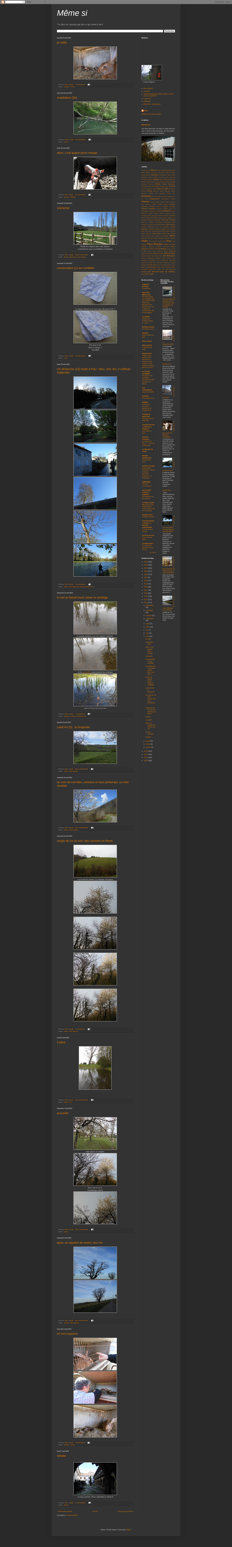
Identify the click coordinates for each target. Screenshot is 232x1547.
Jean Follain (145, 218)
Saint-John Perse (156, 256)
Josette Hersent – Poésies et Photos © (148, 427)
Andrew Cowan (170, 172)
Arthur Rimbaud (164, 179)
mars (148, 741)
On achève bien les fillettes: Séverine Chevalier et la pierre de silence (148, 379)
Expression (73, 257)
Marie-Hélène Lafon (159, 233)
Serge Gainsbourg (148, 258)
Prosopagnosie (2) (148, 398)
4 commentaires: (80, 139)
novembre (149, 610)
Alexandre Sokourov (157, 172)
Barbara (172, 179)
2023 (146, 571)
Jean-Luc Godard (147, 222)
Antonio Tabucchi (147, 179)
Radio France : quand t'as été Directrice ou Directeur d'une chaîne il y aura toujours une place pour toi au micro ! (148, 361)
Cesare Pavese (166, 182)
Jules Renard (161, 224)
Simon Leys (171, 258)
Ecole (66, 358)
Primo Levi (170, 249)
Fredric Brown (163, 204)
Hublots (145, 402)
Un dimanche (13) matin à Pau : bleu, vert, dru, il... (150, 670)
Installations (166, 211)
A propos (147, 91)
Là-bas (173, 227)
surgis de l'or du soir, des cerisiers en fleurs (85, 840)
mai (147, 633)
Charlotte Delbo (146, 186)
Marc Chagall (152, 231)
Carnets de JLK (148, 535)
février (148, 744)
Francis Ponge (155, 202)
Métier (172, 236)
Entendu (73, 197)
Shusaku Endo (160, 258)
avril (147, 636)
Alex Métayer (146, 172)
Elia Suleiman (160, 193)
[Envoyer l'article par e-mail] (88, 84)
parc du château (85, 586)
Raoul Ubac (152, 251)
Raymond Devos (162, 251)
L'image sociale (148, 503)
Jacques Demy (146, 215)
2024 (146, 568)
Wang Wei (151, 269)
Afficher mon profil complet (151, 114)
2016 (146, 593)
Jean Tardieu (163, 218)
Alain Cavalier (161, 170)
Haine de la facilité (148, 392)
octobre (149, 615)
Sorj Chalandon (162, 260)
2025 (146, 565)
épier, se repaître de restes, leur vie (79, 1242)
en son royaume (67, 1333)
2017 (146, 590)
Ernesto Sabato (167, 196)
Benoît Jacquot (146, 182)
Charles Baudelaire (168, 184)
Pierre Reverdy (155, 249)
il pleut (61, 1042)
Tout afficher (152, 552)
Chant (173, 182)
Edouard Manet (170, 191)
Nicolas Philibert (170, 238)
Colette (154, 189)
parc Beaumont (74, 586)
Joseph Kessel (152, 224)
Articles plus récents (65, 1511)
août (147, 624)
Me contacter (148, 88)
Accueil (95, 1511)
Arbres (66, 142)
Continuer (147, 99)
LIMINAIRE (146, 482)
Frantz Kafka (165, 202)
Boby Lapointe (156, 182)
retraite (61, 1455)
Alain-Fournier (170, 170)
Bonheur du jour (148, 327)
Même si (72, 12)
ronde (151, 274)
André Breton (146, 175)
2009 (146, 761)
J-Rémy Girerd (81, 716)
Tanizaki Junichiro (147, 262)
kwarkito (145, 396)
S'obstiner (147, 101)
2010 (146, 757)
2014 (146, 599)
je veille (62, 42)
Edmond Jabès (158, 191)
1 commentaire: (80, 84)
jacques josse (147, 515)
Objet (145, 240)
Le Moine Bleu (147, 544)
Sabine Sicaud (146, 256)
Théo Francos (161, 265)
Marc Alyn (145, 231)
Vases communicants (149, 267)
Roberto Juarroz (158, 253)
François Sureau (151, 204)
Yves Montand (170, 269)
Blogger (128, 1530)
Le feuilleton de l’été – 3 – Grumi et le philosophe (148, 443)
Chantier (157, 184)
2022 (146, 574)
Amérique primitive (148, 517)
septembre (150, 619)
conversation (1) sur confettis (75, 268)
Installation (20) (67, 97)
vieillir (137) (166, 364)
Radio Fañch (147, 353)
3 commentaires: (80, 194)
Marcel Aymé (161, 231)
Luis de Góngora (162, 227)
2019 (146, 584)
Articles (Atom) (72, 1515)
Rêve (173, 253)
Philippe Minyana (148, 246)
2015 (146, 596)
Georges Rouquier (168, 206)
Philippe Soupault (162, 246)
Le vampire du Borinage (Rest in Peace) (147, 547)
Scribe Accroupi (148, 466)
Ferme (72, 87)
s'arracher (63, 208)
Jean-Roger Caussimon (162, 222)
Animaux (67, 87)
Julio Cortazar (170, 224)
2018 (146, 587)
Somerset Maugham (148, 260)
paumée (145, 333)
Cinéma (72, 716)
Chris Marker (155, 186)
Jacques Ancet (170, 213)
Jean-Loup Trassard (168, 220)
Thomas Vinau (152, 265)
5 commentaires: (80, 356)
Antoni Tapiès (153, 177)
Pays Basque (81, 257)
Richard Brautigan (147, 253)
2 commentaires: (80, 584)
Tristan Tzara (171, 265)
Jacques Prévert (157, 215)
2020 (146, 581)
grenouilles (87, 672)
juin (147, 630)
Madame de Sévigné (168, 229)
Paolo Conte (162, 241)
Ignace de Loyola (156, 211)
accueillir (62, 1113)
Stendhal (172, 260)
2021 (146, 577)
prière (147, 274)
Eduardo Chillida (147, 193)
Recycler (172, 251)
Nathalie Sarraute (147, 238)
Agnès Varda (146, 170)
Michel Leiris (150, 236)
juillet (148, 627)
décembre (149, 605)
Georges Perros (155, 206)
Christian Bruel (164, 186)
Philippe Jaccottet (169, 244)
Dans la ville (162, 189)
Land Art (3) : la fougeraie (73, 727)
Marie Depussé (146, 233)
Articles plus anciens (125, 1511)
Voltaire (168, 267)
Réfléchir (167, 253)
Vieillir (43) (166, 490)
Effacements (147, 345)
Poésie (163, 249)
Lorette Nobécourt (148, 227)
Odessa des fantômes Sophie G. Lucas (147, 321)
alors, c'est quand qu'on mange (77, 152)
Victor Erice (161, 267)
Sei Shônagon (169, 256)
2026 (146, 562)
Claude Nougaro (147, 189)
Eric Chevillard (157, 196)
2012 (146, 751)
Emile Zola (171, 193)
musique (144, 271)
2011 (146, 754)
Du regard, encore (148, 329)
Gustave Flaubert (162, 208)
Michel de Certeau (162, 236)
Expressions (146, 288)
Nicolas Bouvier (159, 238)
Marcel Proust (170, 231)
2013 (146, 603)
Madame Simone (154, 229)
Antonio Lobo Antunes (167, 177)
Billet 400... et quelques (152, 104)
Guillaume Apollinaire (149, 208)
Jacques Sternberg (169, 215)
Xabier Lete (160, 269)
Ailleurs (66, 1505)
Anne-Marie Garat (165, 175)
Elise (146, 111)
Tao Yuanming (158, 262)
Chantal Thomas (147, 184)
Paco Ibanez (153, 241)
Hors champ (147, 341)
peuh (143, 274)
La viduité (146, 317)
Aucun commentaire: (82, 255)
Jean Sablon (154, 218)
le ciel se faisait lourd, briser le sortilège (82, 597)
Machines (145, 229)
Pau (92, 586)
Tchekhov (166, 262)
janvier (148, 747)
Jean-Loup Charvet (154, 220)
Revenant (146, 125)
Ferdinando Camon (168, 199)
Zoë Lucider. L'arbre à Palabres (146, 492)
